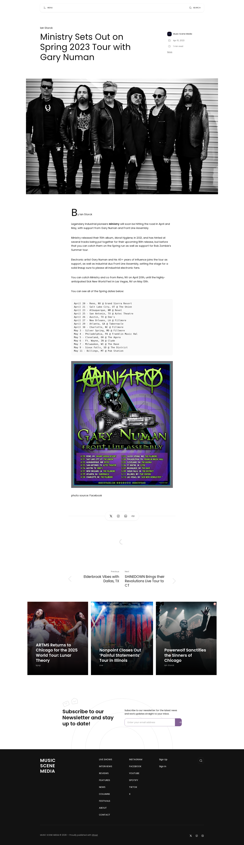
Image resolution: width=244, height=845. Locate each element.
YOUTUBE (134, 773)
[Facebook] (196, 835)
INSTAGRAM (135, 759)
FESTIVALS (104, 801)
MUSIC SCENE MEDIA (47, 766)
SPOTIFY (133, 780)
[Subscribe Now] (180, 722)
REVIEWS (104, 773)
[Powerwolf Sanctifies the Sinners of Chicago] (186, 638)
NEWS (102, 787)
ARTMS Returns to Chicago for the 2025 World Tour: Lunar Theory (57, 653)
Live (101, 665)
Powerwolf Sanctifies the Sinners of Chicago (185, 655)
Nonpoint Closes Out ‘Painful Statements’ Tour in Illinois (120, 655)
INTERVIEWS (105, 766)
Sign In (162, 766)
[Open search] (201, 761)
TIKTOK (133, 787)
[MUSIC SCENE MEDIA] (121, 8)
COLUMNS (104, 794)
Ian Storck (46, 27)
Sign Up (163, 759)
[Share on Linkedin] (125, 516)
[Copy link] (133, 516)
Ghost (95, 835)
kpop (38, 665)
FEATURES (104, 780)
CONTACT (104, 814)
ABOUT (103, 807)
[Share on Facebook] (118, 516)
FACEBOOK (135, 766)
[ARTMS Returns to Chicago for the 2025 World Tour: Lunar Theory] (57, 638)
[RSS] (202, 835)
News (169, 52)
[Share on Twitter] (111, 516)
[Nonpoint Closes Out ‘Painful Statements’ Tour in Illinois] (122, 638)
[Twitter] (190, 835)
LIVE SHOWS (105, 759)
